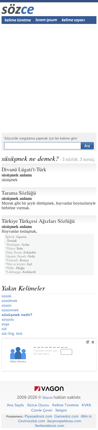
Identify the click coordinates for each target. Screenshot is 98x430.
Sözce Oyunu (38, 405)
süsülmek (9, 301)
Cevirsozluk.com (31, 421)
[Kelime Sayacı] (73, 20)
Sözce (47, 397)
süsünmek (10, 310)
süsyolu (8, 319)
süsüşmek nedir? (17, 315)
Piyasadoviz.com (38, 416)
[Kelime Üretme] (18, 20)
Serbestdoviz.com (49, 425)
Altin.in (86, 416)
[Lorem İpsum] (46, 20)
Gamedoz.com (66, 416)
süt (4, 329)
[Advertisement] (49, 80)
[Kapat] (93, 342)
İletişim (61, 410)
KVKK (86, 405)
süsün (6, 305)
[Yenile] (87, 342)
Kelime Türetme (65, 405)
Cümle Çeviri (41, 410)
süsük (6, 296)
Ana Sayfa (15, 405)
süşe (5, 324)
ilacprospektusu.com (64, 421)
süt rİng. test (12, 333)
